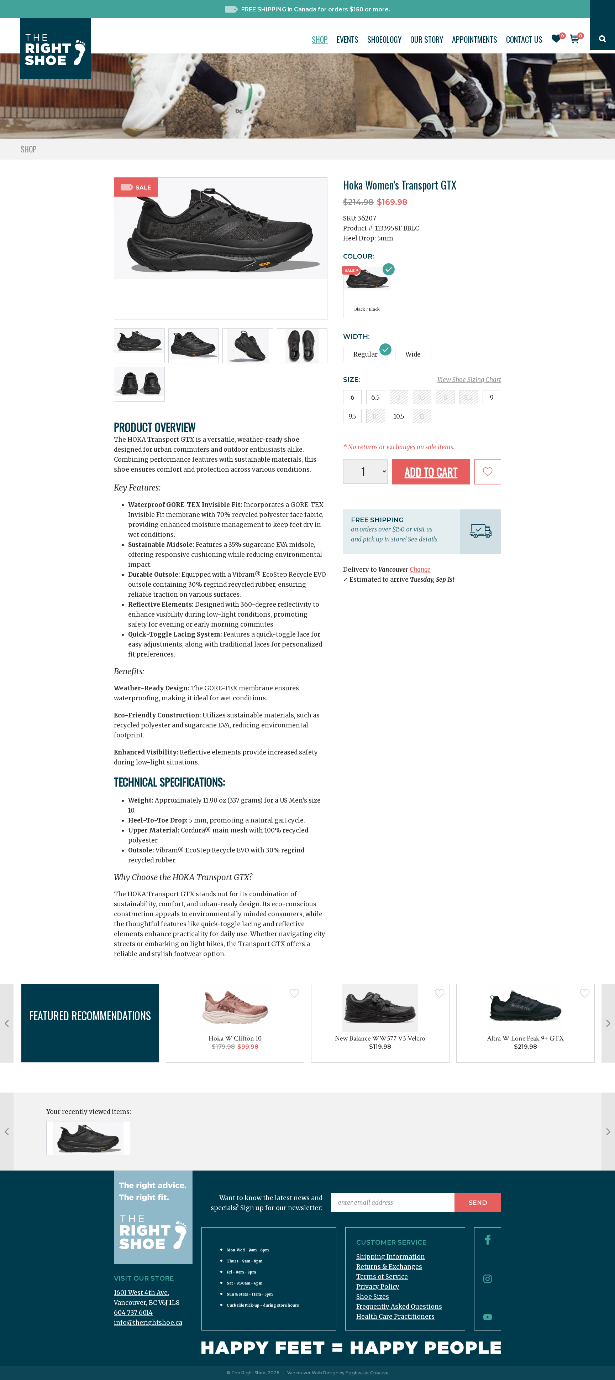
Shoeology (384, 39)
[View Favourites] (556, 41)
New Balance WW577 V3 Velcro (380, 1038)
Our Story (426, 39)
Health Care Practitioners (395, 1317)
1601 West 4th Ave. (141, 1293)
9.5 (352, 416)
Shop (320, 39)
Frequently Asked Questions (399, 1307)
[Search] (602, 40)
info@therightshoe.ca (148, 1323)
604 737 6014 (133, 1313)
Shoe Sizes (372, 1297)
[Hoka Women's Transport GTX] (88, 1138)
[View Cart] (574, 41)
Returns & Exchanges (389, 1267)
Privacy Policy (377, 1287)
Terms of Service (382, 1277)
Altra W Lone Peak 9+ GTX (525, 1038)
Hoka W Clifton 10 (235, 1038)
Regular (365, 354)
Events (347, 39)
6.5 (375, 397)
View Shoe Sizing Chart (469, 380)
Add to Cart (431, 472)
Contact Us (524, 39)
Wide (413, 354)
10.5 (399, 416)
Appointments (474, 39)
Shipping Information (390, 1257)
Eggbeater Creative (367, 1372)
